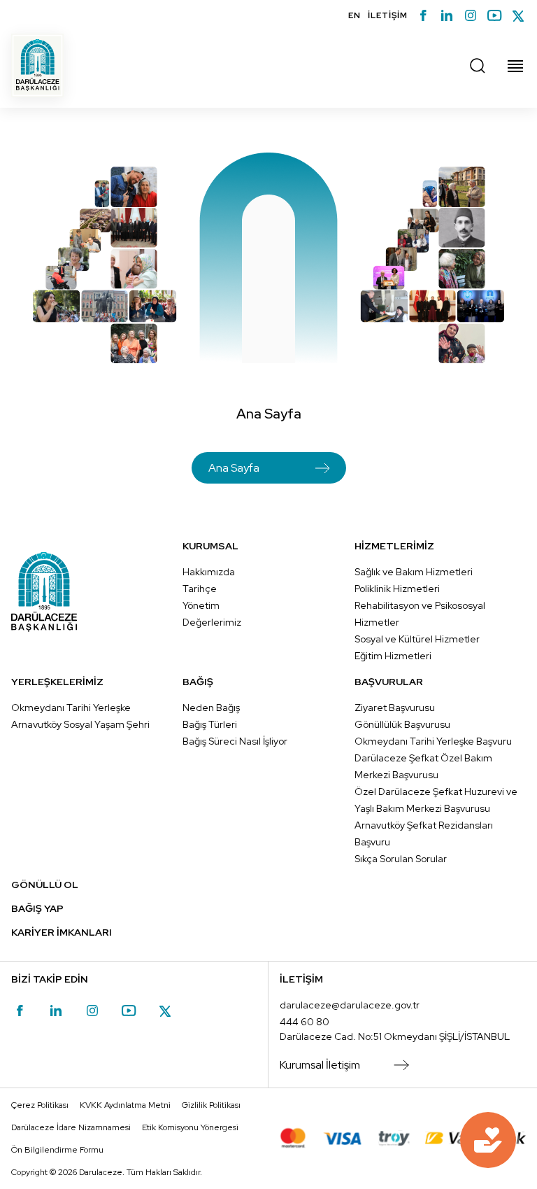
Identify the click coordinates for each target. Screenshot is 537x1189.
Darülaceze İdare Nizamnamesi (71, 1127)
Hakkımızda (208, 571)
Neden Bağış (211, 707)
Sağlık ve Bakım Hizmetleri (414, 571)
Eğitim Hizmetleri (393, 655)
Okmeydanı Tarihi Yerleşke (71, 707)
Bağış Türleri (209, 724)
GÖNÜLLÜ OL (44, 884)
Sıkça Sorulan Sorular (401, 858)
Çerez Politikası (40, 1105)
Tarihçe (199, 588)
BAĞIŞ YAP (37, 908)
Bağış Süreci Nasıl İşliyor (234, 741)
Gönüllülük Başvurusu (402, 724)
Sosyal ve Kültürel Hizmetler (417, 639)
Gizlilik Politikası (211, 1105)
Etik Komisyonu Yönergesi (190, 1127)
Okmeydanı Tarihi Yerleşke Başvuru (433, 741)
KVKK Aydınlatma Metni (125, 1105)
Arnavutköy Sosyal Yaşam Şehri (80, 724)
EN (354, 15)
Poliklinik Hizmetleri (397, 588)
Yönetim (201, 605)
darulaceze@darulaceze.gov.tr (350, 1005)
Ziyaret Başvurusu (395, 707)
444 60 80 (304, 1021)
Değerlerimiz (211, 622)
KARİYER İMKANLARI (61, 932)
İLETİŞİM (388, 15)
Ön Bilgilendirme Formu (57, 1149)
